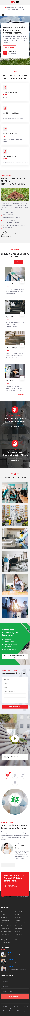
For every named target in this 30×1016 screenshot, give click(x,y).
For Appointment (10, 891)
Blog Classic (5, 911)
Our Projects (15, 426)
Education (9, 381)
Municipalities (20, 926)
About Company (9, 47)
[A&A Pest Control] (15, 2)
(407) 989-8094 (19, 7)
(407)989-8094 (12, 53)
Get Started (8, 864)
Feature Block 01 (20, 923)
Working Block (6, 942)
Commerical (5, 920)
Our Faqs (18, 931)
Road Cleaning (15, 518)
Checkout (18, 914)
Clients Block (19, 917)
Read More (21, 296)
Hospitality (10, 284)
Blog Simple (19, 911)
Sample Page (5, 940)
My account (5, 928)
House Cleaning (15, 541)
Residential (5, 937)
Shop (17, 940)
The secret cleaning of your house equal (18, 954)
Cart (3, 914)
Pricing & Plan (15, 460)
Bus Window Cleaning (15, 611)
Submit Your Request (15, 706)
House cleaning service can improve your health (17, 963)
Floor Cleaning (15, 495)
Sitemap (15, 1012)
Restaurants (19, 937)
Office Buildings (11, 348)
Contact (18, 920)
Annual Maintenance (15, 564)
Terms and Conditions (9, 1011)
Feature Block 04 (6, 926)
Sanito (9, 1007)
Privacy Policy (21, 1011)
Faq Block (5, 923)
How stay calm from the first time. (17, 969)
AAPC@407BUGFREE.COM (16, 9)
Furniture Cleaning (15, 588)
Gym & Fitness (11, 317)
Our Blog (10, 952)
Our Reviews (19, 934)
